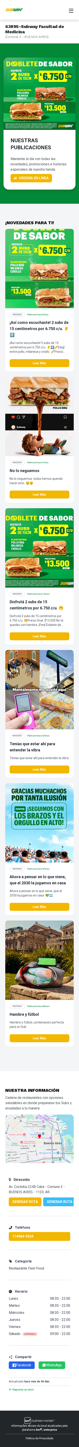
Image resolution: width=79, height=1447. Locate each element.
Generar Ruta (25, 1202)
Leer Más (39, 363)
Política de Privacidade (39, 1438)
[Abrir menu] (71, 10)
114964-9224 (22, 1236)
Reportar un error (23, 1389)
